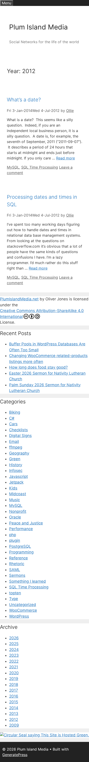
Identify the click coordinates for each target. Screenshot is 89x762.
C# (11, 418)
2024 (14, 649)
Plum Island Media (38, 27)
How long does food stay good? (38, 367)
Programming (21, 552)
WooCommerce (23, 610)
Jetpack (16, 482)
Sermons (17, 575)
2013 (13, 713)
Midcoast (17, 494)
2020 (14, 673)
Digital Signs (20, 435)
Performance (21, 529)
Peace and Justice (26, 523)
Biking (14, 412)
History (15, 465)
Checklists (18, 430)
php (12, 534)
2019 (13, 678)
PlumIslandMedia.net (19, 299)
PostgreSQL (20, 546)
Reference (18, 558)
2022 (13, 661)
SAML (14, 569)
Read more (65, 158)
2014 (13, 708)
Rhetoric (16, 563)
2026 (14, 638)
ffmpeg (15, 447)
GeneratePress (14, 754)
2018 (13, 684)
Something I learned (27, 581)
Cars (13, 424)
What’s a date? (24, 100)
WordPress (19, 616)
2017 (13, 690)
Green (14, 459)
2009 (14, 725)
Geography (19, 453)
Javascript (18, 476)
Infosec (15, 470)
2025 (13, 643)
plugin (14, 540)
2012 (13, 719)
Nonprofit (17, 511)
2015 (13, 702)
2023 (14, 655)
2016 (13, 696)
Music (14, 499)
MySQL (13, 167)
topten (15, 593)
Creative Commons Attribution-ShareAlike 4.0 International (42, 313)
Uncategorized (22, 604)
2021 (13, 667)
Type (13, 598)
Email (14, 441)
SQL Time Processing (39, 167)
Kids (13, 488)
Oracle (15, 517)
